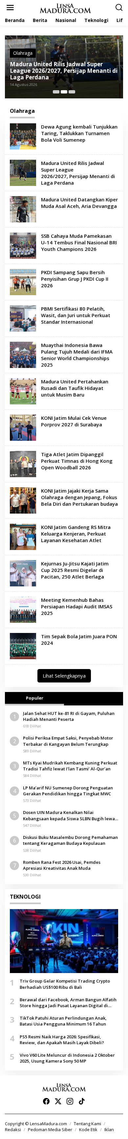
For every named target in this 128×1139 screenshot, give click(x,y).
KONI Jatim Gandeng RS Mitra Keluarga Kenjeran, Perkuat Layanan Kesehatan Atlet (76, 533)
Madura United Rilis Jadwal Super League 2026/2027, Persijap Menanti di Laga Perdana (78, 173)
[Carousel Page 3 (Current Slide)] (72, 91)
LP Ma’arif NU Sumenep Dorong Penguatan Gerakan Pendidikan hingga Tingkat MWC (68, 791)
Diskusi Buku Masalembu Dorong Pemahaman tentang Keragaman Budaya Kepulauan (70, 840)
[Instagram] (70, 1101)
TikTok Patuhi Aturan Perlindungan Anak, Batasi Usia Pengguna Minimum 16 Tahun (63, 1021)
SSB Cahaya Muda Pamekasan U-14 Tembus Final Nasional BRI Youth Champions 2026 (79, 242)
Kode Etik (88, 1129)
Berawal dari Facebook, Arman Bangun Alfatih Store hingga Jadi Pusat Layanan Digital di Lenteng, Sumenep (68, 1002)
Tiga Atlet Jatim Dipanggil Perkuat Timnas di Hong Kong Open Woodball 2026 (77, 461)
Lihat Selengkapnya (64, 675)
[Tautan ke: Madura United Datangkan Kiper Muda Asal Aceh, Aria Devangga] (23, 209)
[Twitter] (58, 1101)
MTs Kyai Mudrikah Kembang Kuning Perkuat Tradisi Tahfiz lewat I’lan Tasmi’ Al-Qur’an (70, 766)
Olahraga (31, 59)
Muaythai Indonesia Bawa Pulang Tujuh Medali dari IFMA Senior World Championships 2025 (77, 355)
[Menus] (10, 7)
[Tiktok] (81, 1101)
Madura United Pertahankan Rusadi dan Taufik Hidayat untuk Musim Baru (74, 388)
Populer (34, 698)
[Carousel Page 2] (64, 91)
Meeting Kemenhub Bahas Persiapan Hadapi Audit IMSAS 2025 (76, 606)
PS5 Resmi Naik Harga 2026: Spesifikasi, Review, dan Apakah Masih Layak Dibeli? (62, 1040)
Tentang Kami (87, 1124)
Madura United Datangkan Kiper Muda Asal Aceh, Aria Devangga (64, 74)
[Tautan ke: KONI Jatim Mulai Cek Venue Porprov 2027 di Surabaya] (23, 427)
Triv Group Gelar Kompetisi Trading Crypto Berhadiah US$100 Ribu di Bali (65, 984)
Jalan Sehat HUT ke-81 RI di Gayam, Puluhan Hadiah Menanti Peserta (69, 716)
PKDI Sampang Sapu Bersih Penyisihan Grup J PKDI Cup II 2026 (74, 279)
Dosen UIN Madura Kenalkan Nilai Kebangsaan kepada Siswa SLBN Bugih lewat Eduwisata (70, 815)
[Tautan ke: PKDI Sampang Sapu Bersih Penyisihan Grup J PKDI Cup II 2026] (23, 281)
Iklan (109, 1129)
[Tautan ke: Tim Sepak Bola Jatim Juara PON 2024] (23, 645)
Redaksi (13, 1129)
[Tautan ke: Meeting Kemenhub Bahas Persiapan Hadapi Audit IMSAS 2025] (23, 609)
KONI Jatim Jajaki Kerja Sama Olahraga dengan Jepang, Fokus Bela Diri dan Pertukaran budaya (79, 497)
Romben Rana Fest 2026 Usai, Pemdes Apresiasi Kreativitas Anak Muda (61, 865)
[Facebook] (46, 1101)
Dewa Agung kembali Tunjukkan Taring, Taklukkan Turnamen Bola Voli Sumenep (79, 133)
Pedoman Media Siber (50, 1129)
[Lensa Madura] (65, 8)
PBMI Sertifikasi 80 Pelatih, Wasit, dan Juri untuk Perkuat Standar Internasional (75, 315)
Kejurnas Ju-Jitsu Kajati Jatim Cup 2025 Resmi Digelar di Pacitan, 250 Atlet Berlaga (75, 570)
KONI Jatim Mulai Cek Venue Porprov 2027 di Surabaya (74, 421)
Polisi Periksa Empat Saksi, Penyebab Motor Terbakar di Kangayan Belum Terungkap (68, 741)
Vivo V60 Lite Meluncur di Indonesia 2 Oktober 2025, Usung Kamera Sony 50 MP (67, 1058)
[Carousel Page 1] (56, 91)
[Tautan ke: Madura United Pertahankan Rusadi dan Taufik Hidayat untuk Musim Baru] (23, 391)
